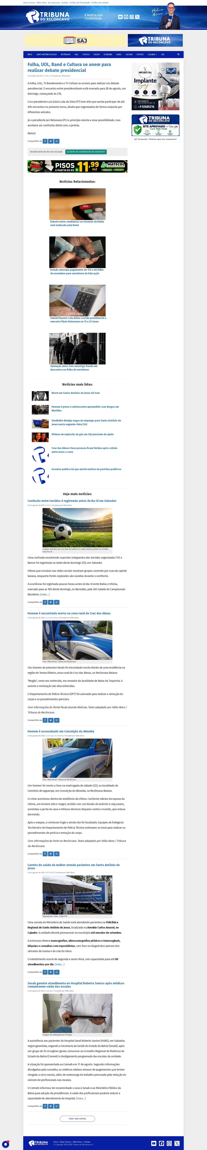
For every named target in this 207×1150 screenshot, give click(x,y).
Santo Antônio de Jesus (46, 54)
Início (56, 1142)
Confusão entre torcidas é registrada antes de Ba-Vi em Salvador (72, 501)
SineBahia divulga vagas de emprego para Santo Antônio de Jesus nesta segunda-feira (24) (86, 422)
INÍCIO (30, 54)
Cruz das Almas (52, 618)
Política (86, 54)
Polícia (97, 54)
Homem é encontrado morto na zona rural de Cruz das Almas (69, 613)
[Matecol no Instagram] (77, 166)
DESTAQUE (50, 873)
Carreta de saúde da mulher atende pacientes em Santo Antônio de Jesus (74, 866)
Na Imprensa (54, 3)
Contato (64, 3)
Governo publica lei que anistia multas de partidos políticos (86, 469)
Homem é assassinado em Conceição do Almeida (61, 731)
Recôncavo (65, 54)
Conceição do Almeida (55, 736)
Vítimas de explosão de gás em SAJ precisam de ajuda (83, 434)
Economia (108, 54)
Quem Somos (29, 3)
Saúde (118, 54)
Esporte (140, 54)
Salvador (49, 991)
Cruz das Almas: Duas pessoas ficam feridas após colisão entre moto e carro (84, 450)
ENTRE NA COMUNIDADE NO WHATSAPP (87, 152)
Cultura (129, 54)
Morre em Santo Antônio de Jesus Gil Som (76, 393)
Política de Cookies (100, 3)
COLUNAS (152, 54)
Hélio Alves (42, 3)
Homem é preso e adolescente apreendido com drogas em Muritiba (85, 408)
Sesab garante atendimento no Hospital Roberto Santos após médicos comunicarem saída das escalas (76, 984)
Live (162, 54)
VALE (76, 54)
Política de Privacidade (80, 3)
